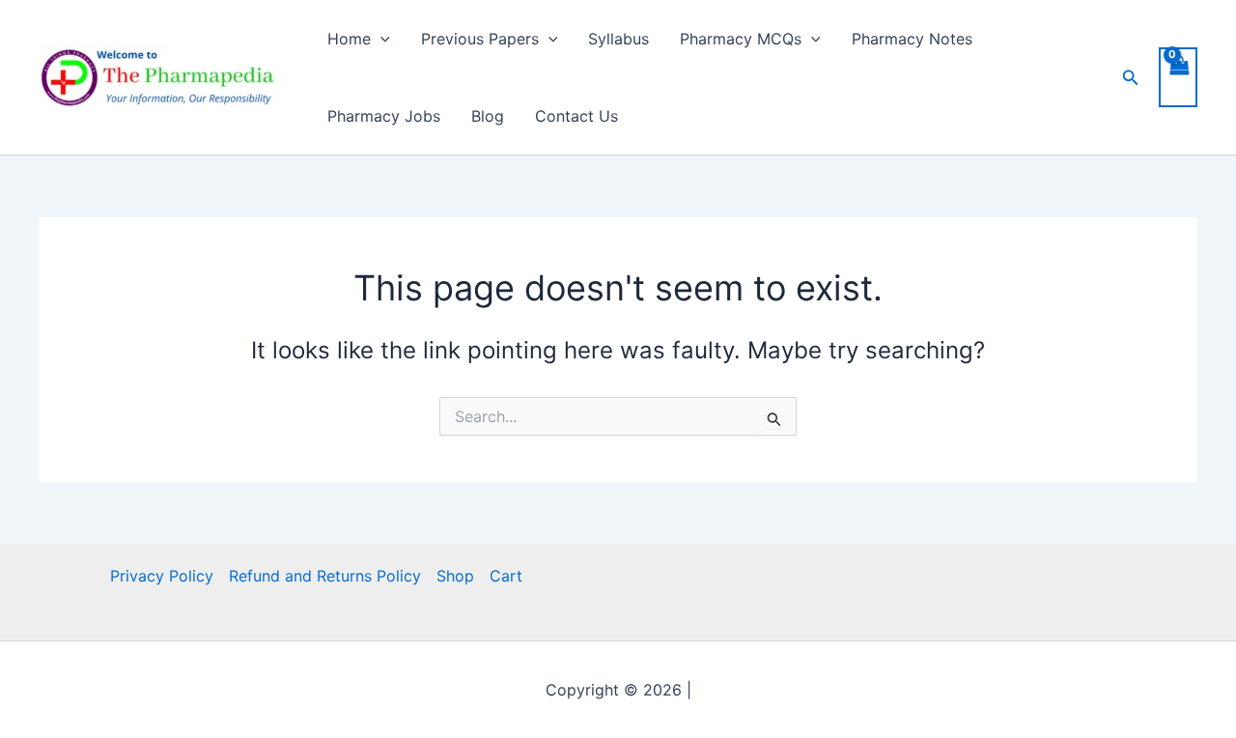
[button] (380, 38)
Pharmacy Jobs (383, 116)
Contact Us (576, 116)
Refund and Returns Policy (325, 575)
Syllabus (618, 38)
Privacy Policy (161, 575)
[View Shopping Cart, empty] (1178, 77)
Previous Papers (480, 38)
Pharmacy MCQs (740, 38)
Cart (506, 575)
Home (349, 38)
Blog (487, 116)
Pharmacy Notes (912, 38)
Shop (455, 575)
